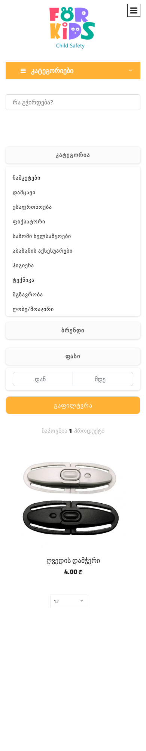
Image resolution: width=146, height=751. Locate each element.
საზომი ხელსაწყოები (42, 236)
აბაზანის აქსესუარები (43, 251)
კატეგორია (73, 154)
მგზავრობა (28, 294)
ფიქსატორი (29, 221)
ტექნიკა (23, 280)
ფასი (73, 356)
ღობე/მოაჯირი (33, 309)
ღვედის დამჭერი (73, 560)
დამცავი (24, 192)
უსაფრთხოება (32, 207)
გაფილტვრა (73, 405)
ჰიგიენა (23, 265)
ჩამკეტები (26, 178)
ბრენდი (73, 330)
